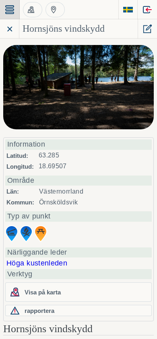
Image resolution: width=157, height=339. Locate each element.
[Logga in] (147, 9)
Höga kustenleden (36, 263)
